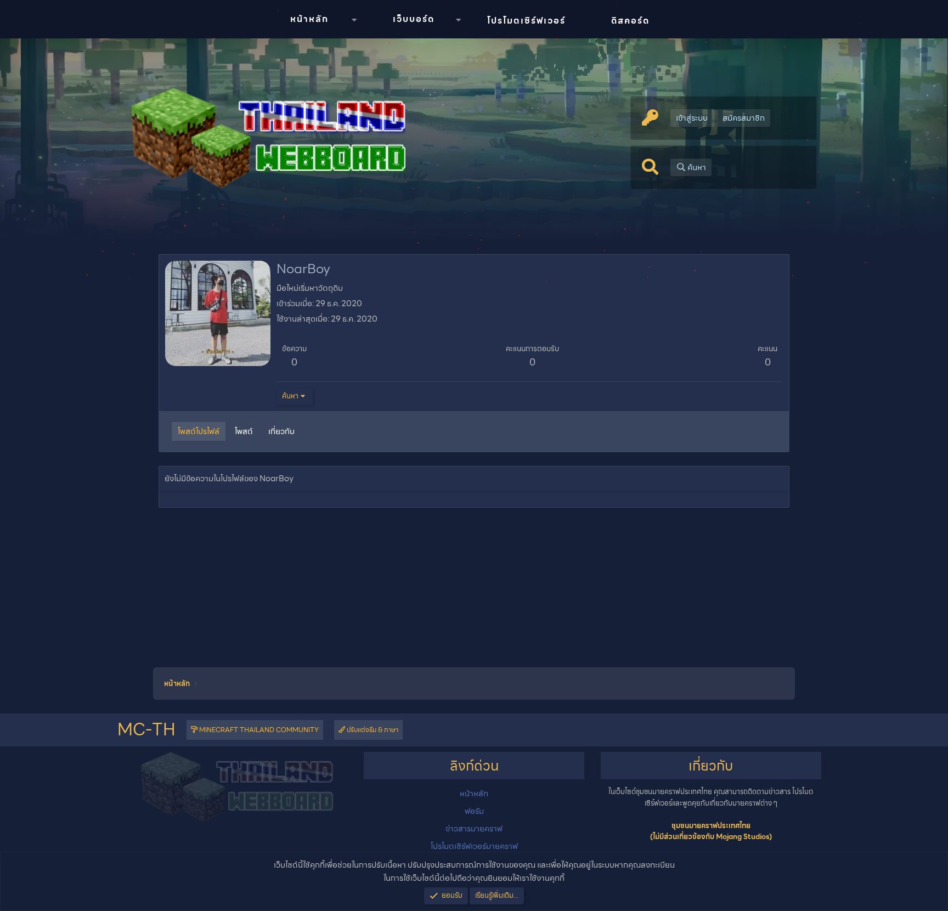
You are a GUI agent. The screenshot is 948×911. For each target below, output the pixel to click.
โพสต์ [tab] (244, 431)
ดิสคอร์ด (630, 20)
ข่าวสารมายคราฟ (474, 828)
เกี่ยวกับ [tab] (281, 431)
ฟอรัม (474, 811)
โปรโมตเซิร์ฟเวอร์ (526, 20)
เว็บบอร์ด (414, 19)
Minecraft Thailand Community (258, 729)
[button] (354, 20)
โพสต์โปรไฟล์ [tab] (198, 431)
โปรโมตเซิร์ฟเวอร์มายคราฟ (474, 846)
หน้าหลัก (309, 19)
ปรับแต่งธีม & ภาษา (371, 729)
